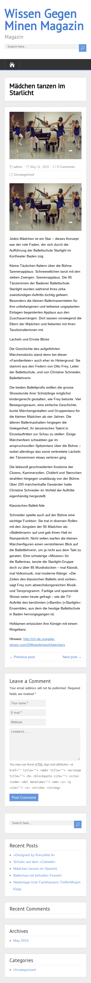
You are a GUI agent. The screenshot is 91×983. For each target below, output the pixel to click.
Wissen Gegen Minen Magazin (44, 19)
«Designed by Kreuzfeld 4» (34, 855)
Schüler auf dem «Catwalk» (34, 862)
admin (18, 167)
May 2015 (21, 940)
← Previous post (22, 657)
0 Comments (66, 167)
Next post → (72, 657)
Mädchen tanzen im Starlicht (35, 868)
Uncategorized (24, 174)
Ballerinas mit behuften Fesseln (37, 875)
